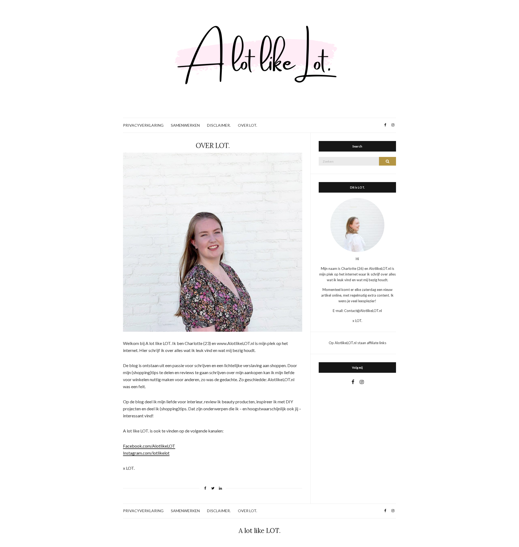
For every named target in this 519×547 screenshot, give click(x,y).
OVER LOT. (247, 125)
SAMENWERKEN (185, 125)
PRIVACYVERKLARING (143, 125)
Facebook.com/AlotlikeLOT (149, 445)
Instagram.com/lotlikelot (146, 452)
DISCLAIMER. (219, 125)
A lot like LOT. (260, 530)
